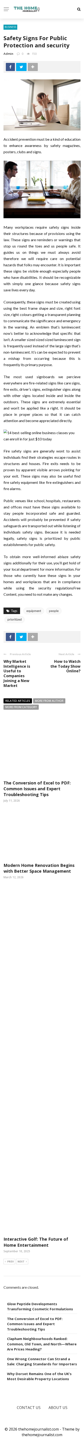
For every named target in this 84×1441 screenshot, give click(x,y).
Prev (10, 1261)
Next (21, 1261)
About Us (58, 1407)
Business (10, 27)
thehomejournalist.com (42, 1434)
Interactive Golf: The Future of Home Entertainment (36, 1242)
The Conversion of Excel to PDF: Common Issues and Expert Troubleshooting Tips (37, 788)
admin (8, 54)
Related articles (17, 701)
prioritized (14, 619)
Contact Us (29, 1407)
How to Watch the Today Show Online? (65, 666)
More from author (49, 701)
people (54, 611)
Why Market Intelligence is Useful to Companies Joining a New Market (17, 673)
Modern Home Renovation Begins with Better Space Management (39, 868)
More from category (21, 707)
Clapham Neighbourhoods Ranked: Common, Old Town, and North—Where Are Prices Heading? (42, 1343)
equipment (33, 611)
